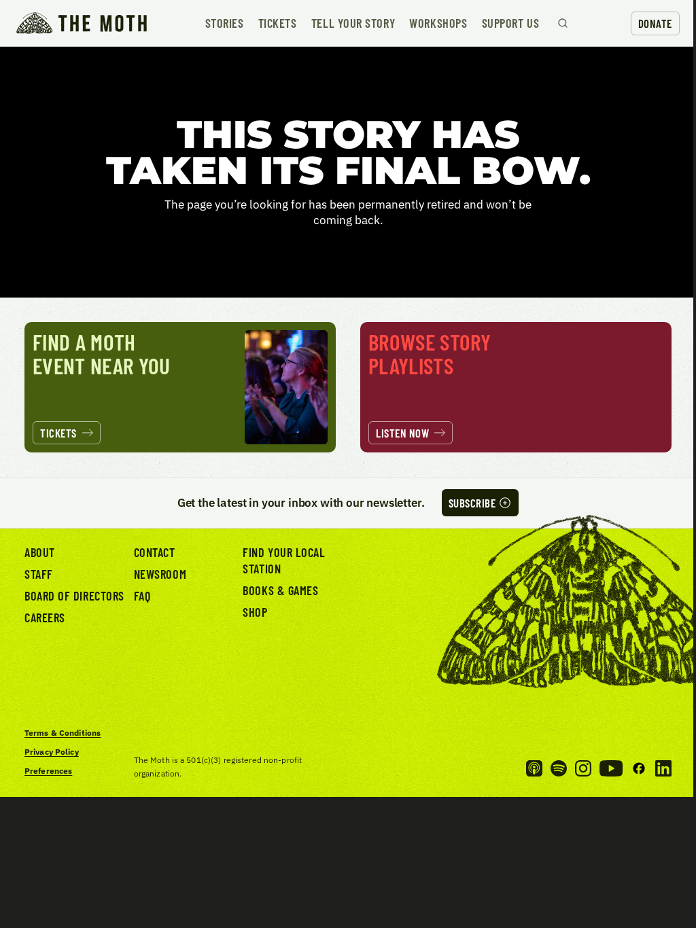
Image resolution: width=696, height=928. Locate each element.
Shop (255, 612)
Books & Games (280, 590)
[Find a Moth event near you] (180, 387)
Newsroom (160, 574)
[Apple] (534, 768)
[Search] (562, 23)
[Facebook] (639, 768)
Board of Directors (74, 595)
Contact (154, 552)
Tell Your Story (353, 23)
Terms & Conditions (62, 733)
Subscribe (472, 503)
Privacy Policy (51, 752)
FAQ (142, 595)
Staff (38, 574)
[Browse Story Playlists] (516, 387)
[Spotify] (559, 768)
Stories (224, 23)
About (39, 552)
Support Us (510, 23)
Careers (44, 617)
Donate (655, 23)
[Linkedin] (663, 768)
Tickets (277, 23)
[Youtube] (611, 768)
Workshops (438, 23)
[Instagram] (583, 768)
